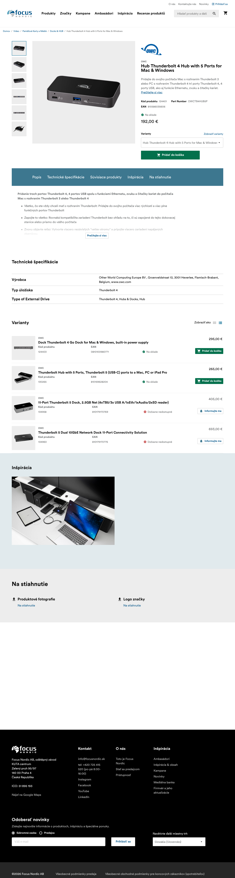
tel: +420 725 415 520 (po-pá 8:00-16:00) (89, 769)
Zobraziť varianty (213, 133)
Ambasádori (104, 13)
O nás (172, 4)
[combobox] (196, 13)
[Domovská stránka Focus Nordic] (19, 13)
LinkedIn (83, 797)
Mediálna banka (164, 782)
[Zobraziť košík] (225, 13)
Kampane (83, 13)
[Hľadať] (214, 13)
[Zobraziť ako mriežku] (214, 323)
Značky (65, 13)
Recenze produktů (151, 13)
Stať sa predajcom (128, 769)
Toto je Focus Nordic (124, 761)
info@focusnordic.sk (91, 759)
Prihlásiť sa (221, 4)
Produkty (48, 13)
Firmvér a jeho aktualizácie (163, 790)
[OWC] (151, 49)
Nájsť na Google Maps (26, 795)
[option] (19, 48)
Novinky (204, 4)
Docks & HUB (56, 31)
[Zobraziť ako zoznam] (220, 323)
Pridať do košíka (173, 155)
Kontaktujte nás (187, 4)
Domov (6, 31)
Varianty (146, 134)
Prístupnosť (123, 775)
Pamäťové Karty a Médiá (34, 31)
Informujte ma (213, 411)
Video (16, 31)
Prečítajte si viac (151, 92)
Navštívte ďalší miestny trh (170, 834)
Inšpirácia (125, 13)
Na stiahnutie (26, 605)
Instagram (84, 779)
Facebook (84, 785)
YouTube (83, 791)
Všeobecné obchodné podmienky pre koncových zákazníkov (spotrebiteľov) (155, 874)
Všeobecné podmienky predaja (76, 874)
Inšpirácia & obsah (166, 765)
